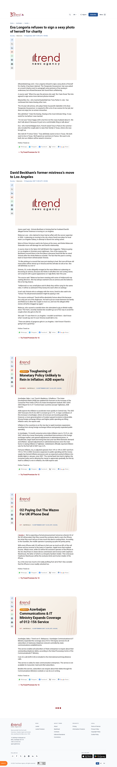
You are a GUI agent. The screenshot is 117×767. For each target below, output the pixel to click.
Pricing (75, 726)
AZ (101, 763)
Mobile (21, 535)
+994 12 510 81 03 (15, 741)
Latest (37, 726)
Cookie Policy (95, 734)
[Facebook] (16, 756)
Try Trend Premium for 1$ (29, 152)
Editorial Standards (59, 734)
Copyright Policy (95, 731)
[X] (20, 756)
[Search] (70, 14)
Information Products (79, 729)
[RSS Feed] (36, 756)
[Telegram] (28, 756)
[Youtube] (24, 756)
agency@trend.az (15, 744)
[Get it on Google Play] (100, 756)
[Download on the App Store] (87, 756)
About (55, 726)
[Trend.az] (17, 15)
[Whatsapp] (12, 756)
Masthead (57, 729)
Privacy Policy (95, 729)
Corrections (57, 737)
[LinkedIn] (32, 756)
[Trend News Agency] (16, 725)
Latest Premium (40, 729)
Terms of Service (95, 726)
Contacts (56, 731)
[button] (12, 40)
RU (104, 763)
